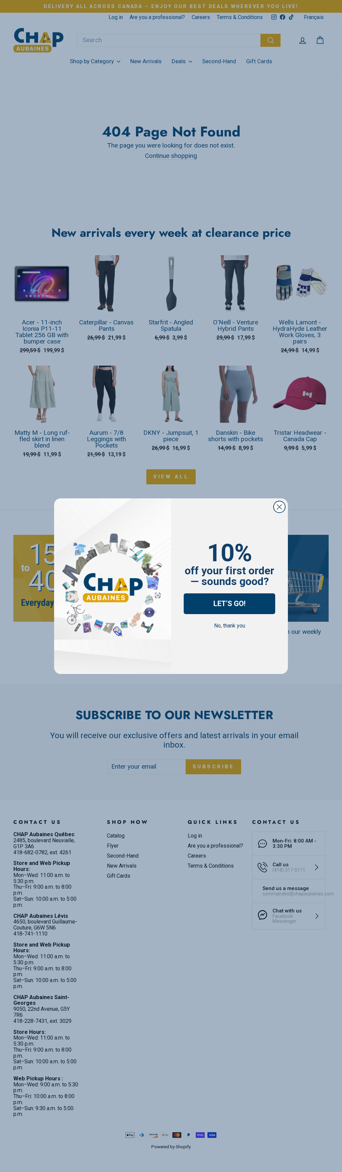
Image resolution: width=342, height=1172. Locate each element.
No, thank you (229, 625)
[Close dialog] (279, 507)
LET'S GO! (229, 603)
